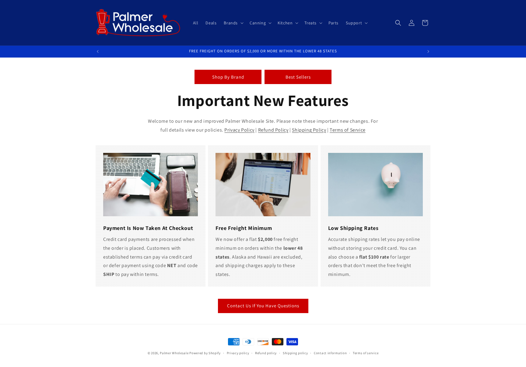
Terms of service (365, 353)
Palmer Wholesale (174, 353)
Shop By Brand (228, 77)
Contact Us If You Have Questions (263, 306)
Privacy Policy (239, 130)
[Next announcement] (428, 51)
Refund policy (266, 353)
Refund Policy (273, 130)
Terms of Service (348, 130)
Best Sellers (298, 77)
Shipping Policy (309, 130)
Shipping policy (295, 353)
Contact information (330, 353)
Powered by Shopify (205, 353)
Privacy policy (238, 353)
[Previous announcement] (97, 51)
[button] (233, 22)
